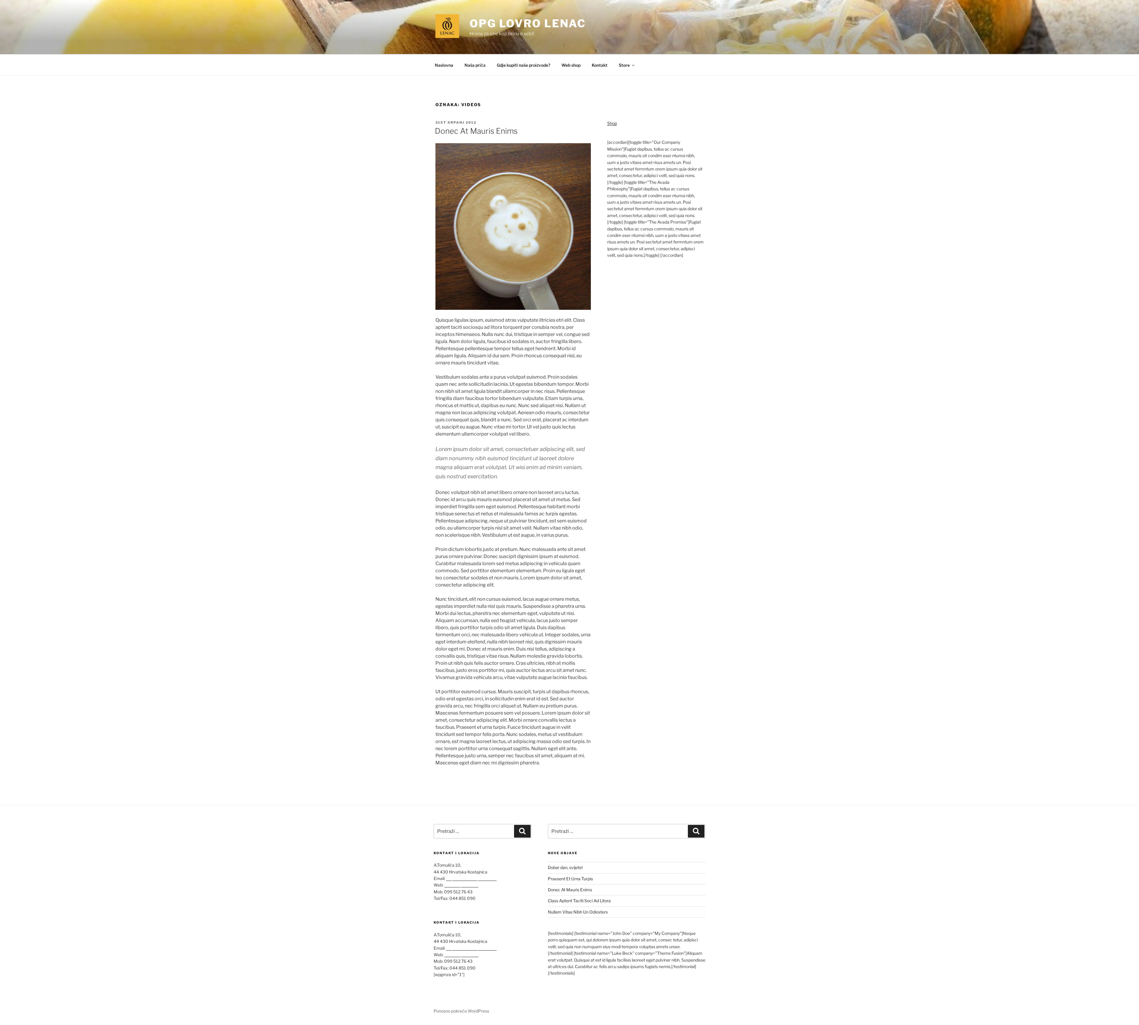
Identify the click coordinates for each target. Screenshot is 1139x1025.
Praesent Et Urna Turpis (570, 878)
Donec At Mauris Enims (476, 131)
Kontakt (599, 65)
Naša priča (475, 65)
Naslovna (444, 65)
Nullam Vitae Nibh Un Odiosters (578, 911)
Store (624, 65)
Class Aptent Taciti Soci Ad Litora (579, 900)
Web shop (570, 65)
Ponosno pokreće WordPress (461, 1010)
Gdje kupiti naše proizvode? (523, 65)
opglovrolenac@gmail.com (471, 878)
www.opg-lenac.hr (461, 884)
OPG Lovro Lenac (528, 23)
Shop (612, 123)
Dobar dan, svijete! (565, 867)
